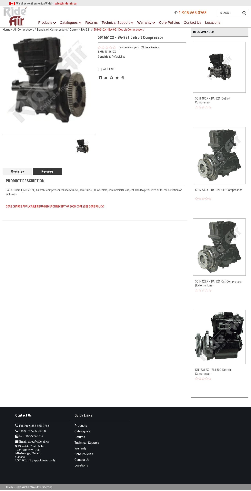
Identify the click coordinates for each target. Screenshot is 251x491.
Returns (91, 22)
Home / (8, 29)
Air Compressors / (25, 29)
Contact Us (192, 22)
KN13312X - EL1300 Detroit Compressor (213, 372)
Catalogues (69, 22)
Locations (212, 22)
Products (45, 22)
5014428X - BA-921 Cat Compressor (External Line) (218, 283)
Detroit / (75, 29)
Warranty (144, 22)
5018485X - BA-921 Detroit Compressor (212, 100)
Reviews (47, 171)
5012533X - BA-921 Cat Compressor (218, 190)
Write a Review (150, 47)
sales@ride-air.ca (65, 3)
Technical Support (116, 22)
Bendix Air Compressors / (53, 29)
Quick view (219, 89)
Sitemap (47, 487)
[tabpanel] (219, 80)
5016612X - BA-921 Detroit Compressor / (120, 29)
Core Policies (169, 22)
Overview (18, 171)
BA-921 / (87, 29)
